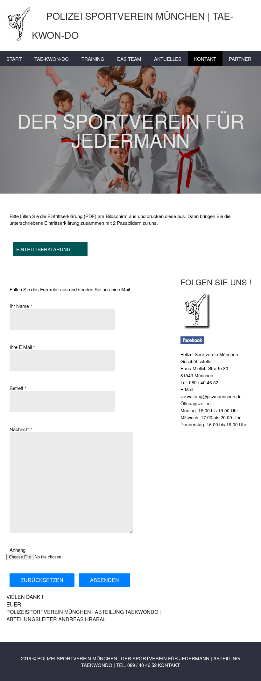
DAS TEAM (129, 58)
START (14, 58)
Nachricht (20, 429)
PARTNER (240, 58)
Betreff (16, 388)
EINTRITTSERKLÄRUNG (43, 249)
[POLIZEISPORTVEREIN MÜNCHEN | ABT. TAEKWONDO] (217, 310)
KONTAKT (205, 58)
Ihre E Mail (21, 347)
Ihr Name (19, 305)
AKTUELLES (167, 58)
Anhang (17, 549)
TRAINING (92, 58)
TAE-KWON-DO (51, 58)
